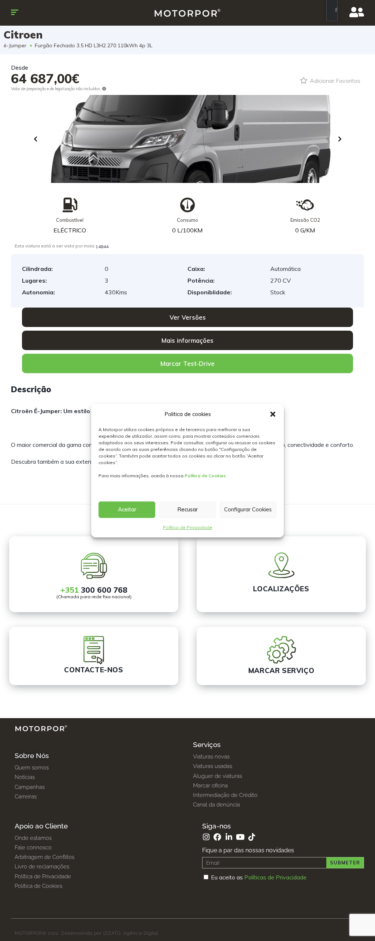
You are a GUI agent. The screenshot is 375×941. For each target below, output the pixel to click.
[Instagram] (206, 837)
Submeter (345, 862)
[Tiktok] (251, 837)
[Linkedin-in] (229, 837)
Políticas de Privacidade (275, 877)
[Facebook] (217, 837)
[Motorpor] (187, 12)
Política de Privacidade (187, 527)
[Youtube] (240, 837)
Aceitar (127, 509)
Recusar (187, 509)
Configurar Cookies (248, 509)
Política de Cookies (205, 475)
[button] (272, 414)
